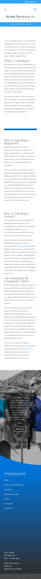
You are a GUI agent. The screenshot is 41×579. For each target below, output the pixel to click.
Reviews (7, 499)
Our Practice (8, 504)
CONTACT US (8, 508)
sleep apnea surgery (22, 246)
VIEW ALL (20, 429)
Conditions (8, 490)
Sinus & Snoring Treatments (13, 485)
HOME (6, 480)
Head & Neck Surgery (11, 494)
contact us (30, 349)
